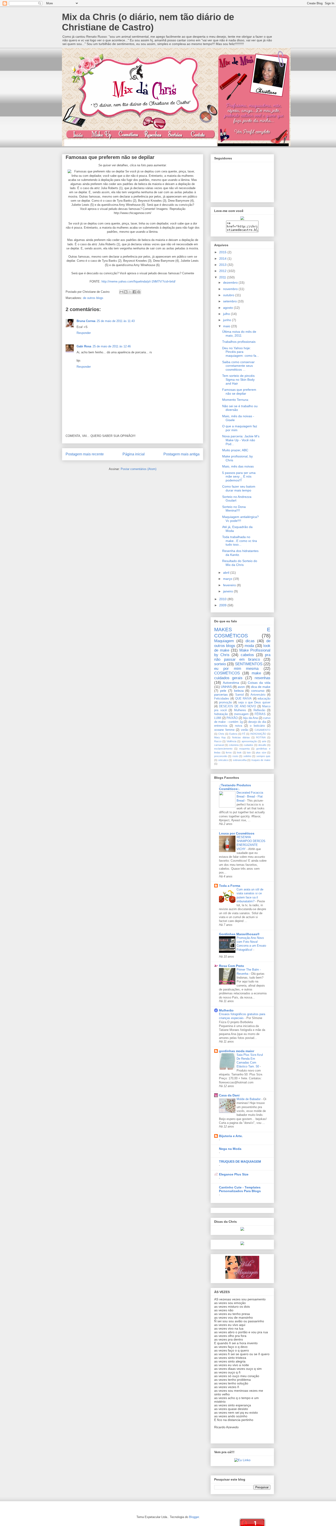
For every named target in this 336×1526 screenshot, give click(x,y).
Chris (221, 733)
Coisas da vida (259, 682)
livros (229, 752)
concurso (257, 690)
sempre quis (263, 756)
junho (227, 320)
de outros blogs (93, 298)
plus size (261, 752)
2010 (223, 599)
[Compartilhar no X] (130, 292)
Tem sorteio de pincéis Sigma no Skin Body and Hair (238, 379)
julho (227, 314)
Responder (84, 333)
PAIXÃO (232, 718)
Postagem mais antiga (181, 454)
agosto (228, 307)
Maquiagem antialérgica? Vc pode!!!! (240, 519)
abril (226, 572)
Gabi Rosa (84, 346)
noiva (238, 725)
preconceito (220, 756)
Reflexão (259, 710)
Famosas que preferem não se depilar (239, 391)
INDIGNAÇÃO (258, 733)
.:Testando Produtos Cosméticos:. (235, 787)
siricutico (223, 760)
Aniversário (258, 694)
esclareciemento (223, 748)
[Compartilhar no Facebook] (134, 292)
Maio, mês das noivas (238, 466)
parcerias (221, 694)
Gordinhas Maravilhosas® (239, 934)
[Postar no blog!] (125, 292)
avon (241, 687)
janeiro (228, 591)
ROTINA (261, 737)
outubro (229, 295)
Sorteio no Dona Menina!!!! (234, 508)
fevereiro (230, 585)
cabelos (247, 655)
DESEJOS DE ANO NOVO (237, 706)
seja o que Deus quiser (254, 702)
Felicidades (221, 698)
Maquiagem (224, 641)
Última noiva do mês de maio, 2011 (239, 333)
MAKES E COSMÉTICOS (242, 633)
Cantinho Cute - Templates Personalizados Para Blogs (240, 1189)
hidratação (221, 714)
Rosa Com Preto (231, 966)
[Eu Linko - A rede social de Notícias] (242, 1460)
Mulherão (226, 1010)
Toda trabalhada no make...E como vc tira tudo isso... (239, 541)
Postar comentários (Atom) (138, 469)
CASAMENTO (262, 730)
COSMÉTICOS (227, 673)
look (239, 752)
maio (227, 326)
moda (249, 646)
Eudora (233, 733)
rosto (235, 756)
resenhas (262, 678)
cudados (248, 745)
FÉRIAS (260, 714)
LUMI (217, 718)
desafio (262, 745)
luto (249, 752)
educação (264, 698)
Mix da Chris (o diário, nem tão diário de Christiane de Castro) (148, 22)
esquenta (244, 748)
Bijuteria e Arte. (231, 1136)
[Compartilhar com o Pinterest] (138, 292)
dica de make (260, 687)
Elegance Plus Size (233, 1174)
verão (244, 729)
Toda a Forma (229, 885)
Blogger (194, 1517)
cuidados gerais (228, 678)
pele (223, 690)
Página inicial (134, 454)
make (256, 673)
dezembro (231, 282)
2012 (223, 271)
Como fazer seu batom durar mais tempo (238, 488)
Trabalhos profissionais (239, 341)
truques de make (260, 760)
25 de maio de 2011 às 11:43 (116, 321)
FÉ (243, 733)
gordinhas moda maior (236, 1051)
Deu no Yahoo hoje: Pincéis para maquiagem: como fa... (240, 352)
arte (264, 741)
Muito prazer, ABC (235, 450)
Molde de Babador (249, 1099)
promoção (225, 702)
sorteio (220, 664)
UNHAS (226, 687)
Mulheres (240, 710)
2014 (223, 258)
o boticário (257, 725)
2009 (223, 605)
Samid (239, 694)
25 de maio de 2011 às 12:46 (112, 346)
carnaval (219, 745)
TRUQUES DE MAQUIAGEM (240, 1161)
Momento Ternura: (235, 399)
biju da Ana (250, 718)
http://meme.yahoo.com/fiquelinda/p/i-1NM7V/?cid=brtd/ (138, 281)
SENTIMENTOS (248, 664)
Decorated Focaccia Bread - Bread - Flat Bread (250, 796)
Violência (231, 741)
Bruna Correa (86, 321)
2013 (223, 265)
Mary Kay (220, 737)
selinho (247, 756)
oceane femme (224, 729)
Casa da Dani (229, 1095)
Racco (217, 741)
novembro (231, 289)
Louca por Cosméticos (236, 833)
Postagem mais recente (85, 454)
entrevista (220, 725)
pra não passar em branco (242, 657)
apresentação (249, 741)
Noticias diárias (241, 737)
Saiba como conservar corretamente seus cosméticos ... (238, 366)
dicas (250, 641)
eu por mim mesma (236, 668)
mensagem (241, 714)
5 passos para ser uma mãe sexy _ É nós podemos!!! (239, 476)
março (228, 579)
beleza (239, 690)
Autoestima (231, 682)
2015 (223, 252)
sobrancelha (240, 760)
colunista (234, 745)
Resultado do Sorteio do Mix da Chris (239, 563)
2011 (223, 277)
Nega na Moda (230, 1149)
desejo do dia (257, 721)
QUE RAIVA (243, 698)
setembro (230, 301)
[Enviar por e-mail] (121, 292)
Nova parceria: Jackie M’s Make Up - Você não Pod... (240, 440)
